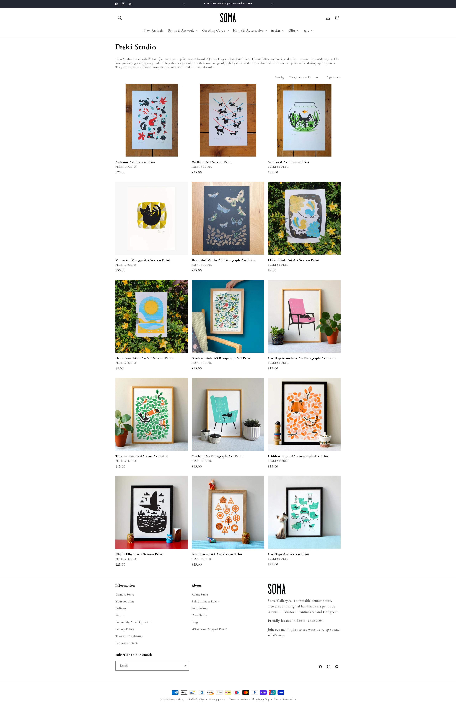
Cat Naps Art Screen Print (288, 554)
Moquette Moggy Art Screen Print (142, 260)
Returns (120, 615)
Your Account (124, 602)
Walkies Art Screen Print (212, 162)
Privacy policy (217, 699)
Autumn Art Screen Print (135, 162)
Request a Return (126, 643)
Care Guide (199, 615)
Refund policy (197, 699)
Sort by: (280, 77)
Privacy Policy (124, 629)
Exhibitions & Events (206, 602)
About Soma (200, 595)
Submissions (200, 608)
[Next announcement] (272, 4)
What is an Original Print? (209, 629)
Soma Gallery (176, 699)
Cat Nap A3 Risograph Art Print (217, 456)
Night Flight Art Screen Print (139, 554)
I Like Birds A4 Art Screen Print (293, 260)
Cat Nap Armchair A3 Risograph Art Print (302, 358)
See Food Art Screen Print (288, 162)
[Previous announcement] (184, 4)
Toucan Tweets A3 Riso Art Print (141, 456)
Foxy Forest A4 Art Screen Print (217, 554)
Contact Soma (124, 595)
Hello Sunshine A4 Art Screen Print (144, 358)
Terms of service (238, 699)
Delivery (121, 608)
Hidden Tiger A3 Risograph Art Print (298, 456)
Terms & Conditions (129, 636)
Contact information (285, 699)
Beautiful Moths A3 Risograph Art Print (224, 260)
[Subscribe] (184, 666)
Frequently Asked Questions (133, 622)
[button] (120, 17)
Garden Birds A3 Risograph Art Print (221, 358)
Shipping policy (261, 699)
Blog (195, 622)
